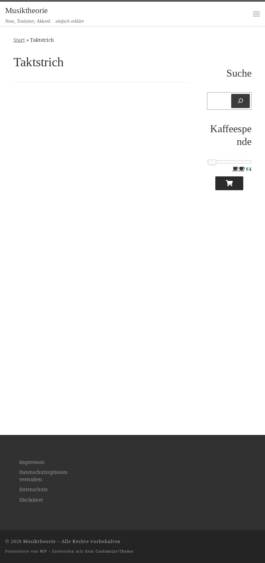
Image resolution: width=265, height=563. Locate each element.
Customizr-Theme (115, 551)
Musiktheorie (39, 541)
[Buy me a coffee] (229, 183)
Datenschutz (33, 489)
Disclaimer (31, 500)
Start (19, 40)
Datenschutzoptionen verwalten (43, 476)
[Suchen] (240, 101)
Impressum (32, 462)
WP (43, 551)
